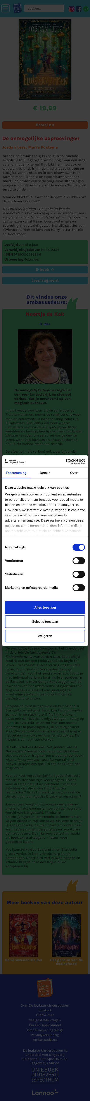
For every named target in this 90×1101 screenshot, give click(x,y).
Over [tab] (74, 473)
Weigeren (45, 636)
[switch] (79, 560)
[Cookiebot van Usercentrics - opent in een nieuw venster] (66, 461)
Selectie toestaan (45, 621)
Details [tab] (45, 473)
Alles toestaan (45, 607)
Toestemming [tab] (16, 473)
